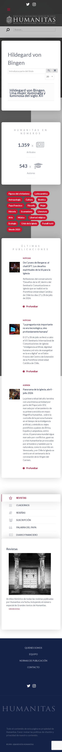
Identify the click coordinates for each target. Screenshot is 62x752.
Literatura (42, 211)
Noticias (27, 258)
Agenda (26, 385)
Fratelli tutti (47, 223)
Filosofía (31, 205)
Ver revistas (14, 609)
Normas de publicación (33, 660)
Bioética (42, 200)
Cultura (29, 200)
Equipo (33, 654)
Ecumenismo (26, 211)
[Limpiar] (55, 71)
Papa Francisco (15, 205)
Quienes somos (33, 648)
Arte (11, 217)
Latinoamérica (41, 194)
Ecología (12, 223)
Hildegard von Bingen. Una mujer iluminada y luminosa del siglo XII (27, 93)
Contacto (33, 667)
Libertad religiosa (37, 217)
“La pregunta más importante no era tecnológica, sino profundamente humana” (38, 328)
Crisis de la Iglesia (29, 223)
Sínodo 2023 (14, 229)
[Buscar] (49, 71)
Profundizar (32, 306)
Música (21, 217)
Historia (12, 211)
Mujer (43, 205)
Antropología (14, 200)
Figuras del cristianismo (19, 194)
